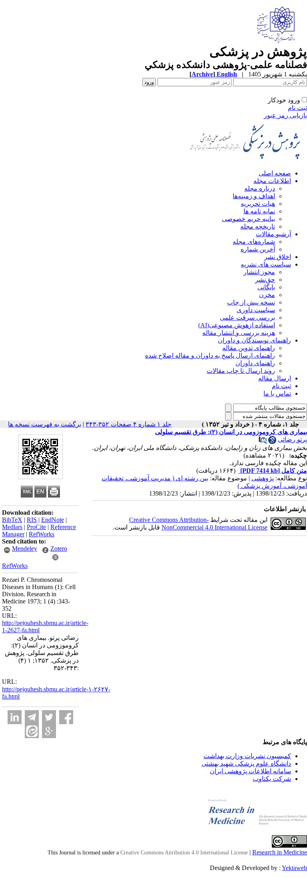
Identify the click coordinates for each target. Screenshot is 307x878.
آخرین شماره (258, 249)
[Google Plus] (49, 731)
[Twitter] (49, 717)
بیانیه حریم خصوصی (248, 218)
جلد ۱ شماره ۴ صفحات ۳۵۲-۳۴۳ (128, 424)
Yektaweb (294, 867)
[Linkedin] (15, 717)
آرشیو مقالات (273, 234)
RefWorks (41, 534)
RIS (32, 519)
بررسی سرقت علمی (247, 317)
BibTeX (12, 519)
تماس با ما (277, 393)
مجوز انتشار (259, 272)
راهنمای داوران (255, 363)
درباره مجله (259, 188)
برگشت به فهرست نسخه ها (44, 424)
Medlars (12, 527)
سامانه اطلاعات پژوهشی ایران (250, 771)
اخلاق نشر (277, 256)
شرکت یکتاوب (272, 778)
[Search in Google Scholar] (272, 441)
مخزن (267, 294)
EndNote (52, 519)
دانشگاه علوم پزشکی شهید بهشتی (246, 763)
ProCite (36, 527)
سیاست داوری (256, 310)
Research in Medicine (279, 852)
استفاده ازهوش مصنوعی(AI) (236, 325)
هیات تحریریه (258, 203)
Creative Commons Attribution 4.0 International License (184, 853)
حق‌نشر (265, 279)
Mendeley (24, 548)
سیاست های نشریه (266, 264)
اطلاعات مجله (272, 180)
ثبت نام (297, 107)
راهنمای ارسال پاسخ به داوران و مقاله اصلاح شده (210, 355)
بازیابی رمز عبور (285, 115)
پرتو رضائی (292, 439)
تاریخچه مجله (257, 226)
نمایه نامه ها (259, 211)
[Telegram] (32, 717)
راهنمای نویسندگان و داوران (254, 340)
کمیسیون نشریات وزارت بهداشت (247, 756)
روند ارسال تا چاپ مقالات (241, 370)
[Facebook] (66, 717)
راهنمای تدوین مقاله (248, 347)
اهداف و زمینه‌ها (254, 196)
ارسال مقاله (274, 378)
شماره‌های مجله (254, 241)
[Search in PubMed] (263, 441)
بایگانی (266, 287)
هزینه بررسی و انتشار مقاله (238, 332)
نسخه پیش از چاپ (251, 302)
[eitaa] (32, 731)
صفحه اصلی (275, 173)
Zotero (58, 548)
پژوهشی (262, 478)
